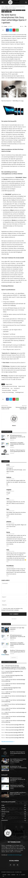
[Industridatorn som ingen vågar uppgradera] (5, 629)
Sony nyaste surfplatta (6, 390)
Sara (7, 509)
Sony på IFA (14, 390)
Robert (5, 26)
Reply (7, 473)
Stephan (8, 489)
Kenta (8, 532)
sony (11, 388)
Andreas (8, 477)
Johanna (8, 521)
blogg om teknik (9, 384)
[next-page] (5, 457)
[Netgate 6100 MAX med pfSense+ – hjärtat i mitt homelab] (5, 794)
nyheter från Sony (5, 388)
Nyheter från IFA (21, 386)
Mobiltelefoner (18, 10)
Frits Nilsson (10, 565)
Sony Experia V (17, 388)
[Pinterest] (14, 30)
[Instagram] (14, 865)
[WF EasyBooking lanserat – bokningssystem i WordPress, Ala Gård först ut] (5, 437)
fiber (2, 665)
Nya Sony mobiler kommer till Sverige (9, 386)
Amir (7, 498)
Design (14, 10)
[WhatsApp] (17, 30)
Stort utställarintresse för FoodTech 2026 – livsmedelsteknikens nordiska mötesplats (18, 760)
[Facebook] (7, 30)
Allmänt (6, 6)
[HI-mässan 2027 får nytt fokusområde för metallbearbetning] (5, 768)
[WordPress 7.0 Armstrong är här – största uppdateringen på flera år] (5, 452)
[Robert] (2, 26)
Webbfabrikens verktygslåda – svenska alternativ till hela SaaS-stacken (17, 444)
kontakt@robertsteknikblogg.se (15, 855)
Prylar (3, 11)
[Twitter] (10, 30)
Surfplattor (7, 11)
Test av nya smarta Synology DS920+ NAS (15, 724)
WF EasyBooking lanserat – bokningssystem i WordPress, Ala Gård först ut (17, 437)
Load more (13, 657)
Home (2, 6)
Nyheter (23, 10)
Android (7, 10)
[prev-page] (2, 457)
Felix (7, 549)
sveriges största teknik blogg (8, 392)
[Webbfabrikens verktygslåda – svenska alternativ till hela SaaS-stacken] (5, 444)
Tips (10, 11)
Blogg (10, 10)
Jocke (8, 464)
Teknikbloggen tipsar (19, 392)
